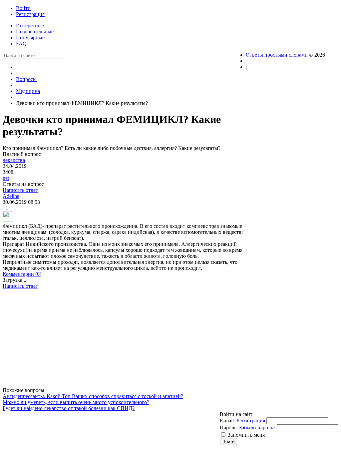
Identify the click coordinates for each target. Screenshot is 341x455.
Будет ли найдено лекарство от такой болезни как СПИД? (69, 408)
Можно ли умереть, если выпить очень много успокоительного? (76, 402)
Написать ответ (20, 190)
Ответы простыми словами (277, 55)
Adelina (11, 196)
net (6, 178)
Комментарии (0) (22, 274)
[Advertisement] (124, 340)
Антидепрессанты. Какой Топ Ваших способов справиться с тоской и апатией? (93, 396)
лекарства (14, 160)
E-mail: (227, 420)
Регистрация (250, 420)
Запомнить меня (246, 435)
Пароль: (229, 427)
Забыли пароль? (257, 427)
